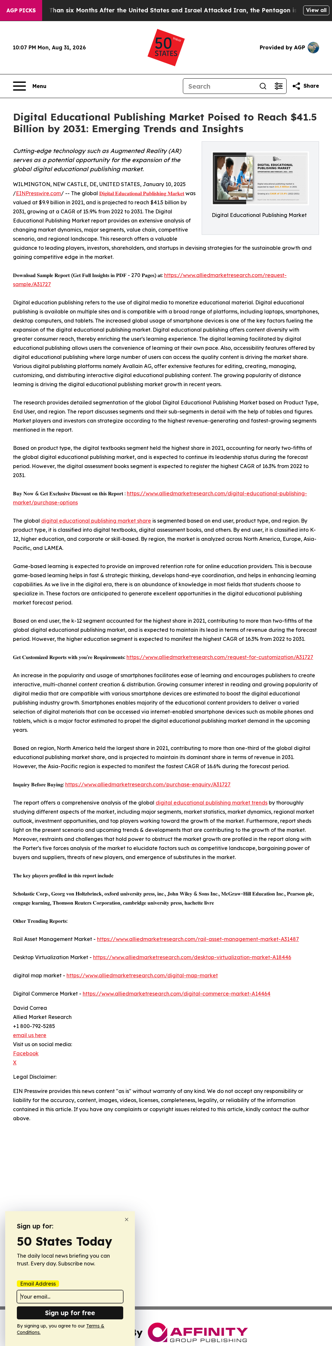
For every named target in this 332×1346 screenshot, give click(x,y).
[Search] (263, 86)
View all (316, 10)
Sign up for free (70, 1313)
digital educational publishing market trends (211, 802)
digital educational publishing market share (96, 520)
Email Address (38, 1283)
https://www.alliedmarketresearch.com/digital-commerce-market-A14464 (176, 993)
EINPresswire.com (38, 193)
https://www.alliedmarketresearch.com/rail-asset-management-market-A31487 (198, 939)
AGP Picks (21, 10)
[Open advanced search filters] (278, 86)
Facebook (26, 1053)
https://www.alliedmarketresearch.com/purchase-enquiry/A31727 (148, 784)
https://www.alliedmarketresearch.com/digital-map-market (142, 975)
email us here (29, 1035)
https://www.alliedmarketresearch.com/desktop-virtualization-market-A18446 (192, 957)
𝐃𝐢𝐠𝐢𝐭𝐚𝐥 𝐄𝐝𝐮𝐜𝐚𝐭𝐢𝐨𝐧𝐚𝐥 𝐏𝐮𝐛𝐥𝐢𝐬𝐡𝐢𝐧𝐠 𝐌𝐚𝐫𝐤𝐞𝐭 (141, 193)
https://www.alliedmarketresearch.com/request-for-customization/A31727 (219, 657)
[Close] (127, 1219)
